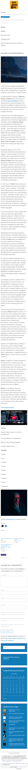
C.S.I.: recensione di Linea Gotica (16, 713)
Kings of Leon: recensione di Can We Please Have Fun (16, 721)
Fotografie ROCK (10, 519)
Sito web (3, 605)
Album (4, 554)
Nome (2, 590)
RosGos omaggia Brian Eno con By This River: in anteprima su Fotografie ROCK (6, 546)
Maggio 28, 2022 (5, 16)
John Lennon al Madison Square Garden (16, 732)
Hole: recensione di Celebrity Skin (17, 735)
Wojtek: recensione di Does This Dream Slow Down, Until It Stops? (17, 744)
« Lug (4, 698)
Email (2, 597)
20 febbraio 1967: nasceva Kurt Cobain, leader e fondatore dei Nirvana (16, 740)
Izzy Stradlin (12, 724)
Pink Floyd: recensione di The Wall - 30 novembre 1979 (16, 717)
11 (7, 685)
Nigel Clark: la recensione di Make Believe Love (17, 728)
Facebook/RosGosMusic (7, 407)
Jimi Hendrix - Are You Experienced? (14, 710)
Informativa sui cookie (6, 764)
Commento (4, 575)
